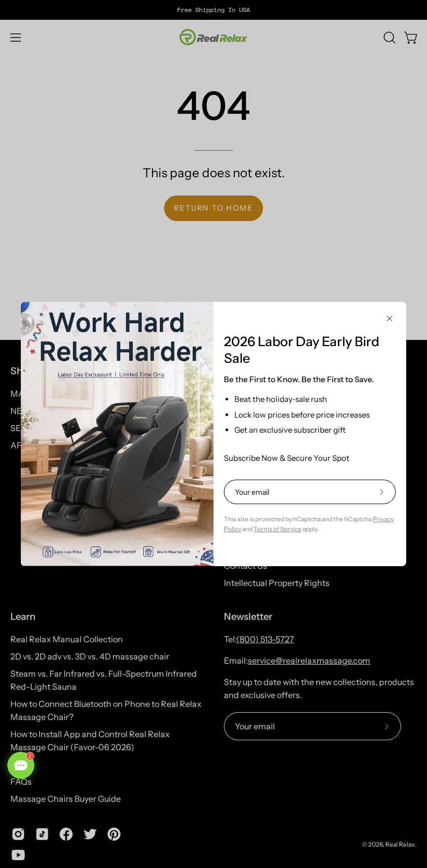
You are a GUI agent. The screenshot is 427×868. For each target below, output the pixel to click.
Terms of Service (278, 529)
